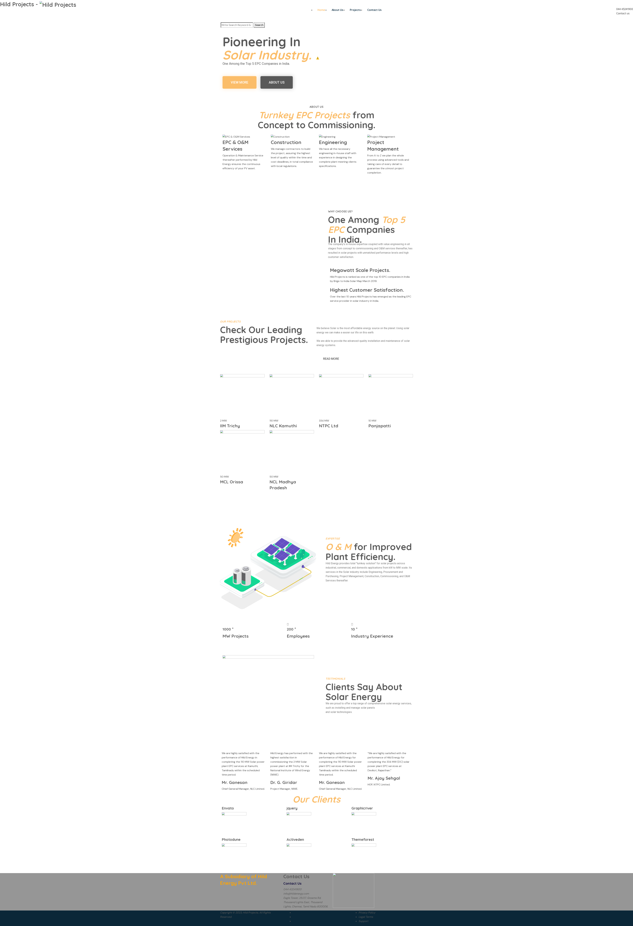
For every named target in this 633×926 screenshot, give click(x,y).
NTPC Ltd (328, 425)
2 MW (223, 420)
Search (259, 25)
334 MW (324, 420)
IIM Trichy (230, 425)
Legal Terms (366, 917)
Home (321, 10)
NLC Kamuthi (283, 425)
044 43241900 (624, 9)
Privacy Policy (367, 912)
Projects (355, 10)
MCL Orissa (231, 482)
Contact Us (374, 10)
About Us (337, 10)
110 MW (274, 420)
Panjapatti (379, 425)
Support (363, 921)
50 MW (224, 476)
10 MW (372, 420)
